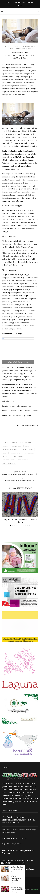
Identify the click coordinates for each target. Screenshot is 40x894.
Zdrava (16, 46)
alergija (14, 442)
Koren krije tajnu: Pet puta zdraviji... (17, 888)
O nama (9, 2)
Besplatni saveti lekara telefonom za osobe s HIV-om (20, 520)
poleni (5, 453)
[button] (4, 509)
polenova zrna (15, 453)
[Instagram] (21, 5)
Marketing (29, 2)
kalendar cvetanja (27, 449)
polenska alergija (28, 453)
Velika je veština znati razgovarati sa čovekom (18, 851)
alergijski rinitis (16, 446)
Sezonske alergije (8, 210)
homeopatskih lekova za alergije (21, 370)
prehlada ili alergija (18, 456)
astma (27, 446)
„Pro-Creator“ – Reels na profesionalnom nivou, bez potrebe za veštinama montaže (18, 820)
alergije (27, 146)
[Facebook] (18, 5)
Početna (7, 46)
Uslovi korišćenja (19, 2)
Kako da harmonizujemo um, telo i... (16, 878)
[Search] (38, 11)
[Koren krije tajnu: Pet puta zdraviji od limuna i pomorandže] (5, 889)
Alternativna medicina (28, 46)
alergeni (6, 442)
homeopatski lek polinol (10, 449)
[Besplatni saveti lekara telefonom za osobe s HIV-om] (20, 504)
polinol (5, 456)
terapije (20, 201)
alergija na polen (25, 442)
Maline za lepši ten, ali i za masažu (14, 838)
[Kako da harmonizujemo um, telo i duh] (5, 878)
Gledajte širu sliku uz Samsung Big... (17, 868)
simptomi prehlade (9, 463)
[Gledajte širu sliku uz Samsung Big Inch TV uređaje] (5, 869)
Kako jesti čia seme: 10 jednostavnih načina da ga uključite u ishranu (19, 831)
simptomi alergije (22, 460)
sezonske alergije (8, 460)
